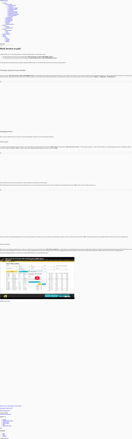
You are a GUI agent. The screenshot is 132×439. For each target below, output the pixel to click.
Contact (7, 32)
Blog (4, 434)
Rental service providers (13, 14)
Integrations (8, 21)
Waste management (12, 15)
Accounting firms (12, 5)
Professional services (12, 12)
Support (4, 29)
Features (4, 3)
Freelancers (10, 6)
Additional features (10, 24)
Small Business (9, 17)
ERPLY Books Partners (8, 420)
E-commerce (11, 10)
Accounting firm (9, 20)
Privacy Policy (6, 423)
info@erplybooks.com (5, 410)
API (4, 424)
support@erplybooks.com (5, 414)
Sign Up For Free (6, 34)
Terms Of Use (6, 422)
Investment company (12, 9)
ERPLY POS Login (7, 425)
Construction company (13, 7)
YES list (7, 22)
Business (7, 26)
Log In (4, 35)
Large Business (9, 19)
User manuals (8, 30)
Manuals (4, 436)
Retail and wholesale (12, 11)
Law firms (10, 16)
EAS (1, 428)
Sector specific (9, 4)
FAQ (7, 31)
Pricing (4, 25)
